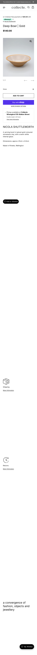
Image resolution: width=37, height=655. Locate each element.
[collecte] (18, 7)
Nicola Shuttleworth (10, 21)
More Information (8, 390)
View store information (13, 119)
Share (5, 89)
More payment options (18, 106)
